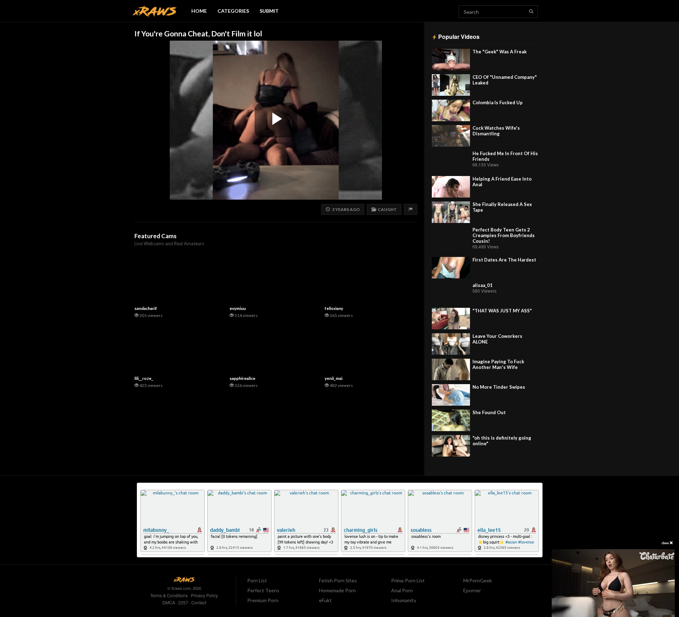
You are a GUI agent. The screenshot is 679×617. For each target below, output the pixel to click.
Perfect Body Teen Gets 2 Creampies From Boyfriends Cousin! (503, 235)
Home (199, 11)
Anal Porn (402, 590)
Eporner (472, 590)
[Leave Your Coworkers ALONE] (451, 344)
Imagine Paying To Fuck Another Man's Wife (498, 364)
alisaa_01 (482, 285)
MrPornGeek (477, 580)
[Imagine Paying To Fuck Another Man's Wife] (451, 369)
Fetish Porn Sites (338, 580)
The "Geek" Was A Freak (499, 51)
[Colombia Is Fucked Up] (451, 110)
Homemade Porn (337, 590)
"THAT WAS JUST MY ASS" (502, 310)
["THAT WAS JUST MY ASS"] (451, 318)
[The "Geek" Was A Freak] (451, 59)
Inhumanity (403, 600)
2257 (183, 602)
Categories (233, 11)
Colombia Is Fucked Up (497, 102)
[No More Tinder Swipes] (451, 395)
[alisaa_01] (451, 293)
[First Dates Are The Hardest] (451, 267)
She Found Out (489, 412)
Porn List (257, 580)
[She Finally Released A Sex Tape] (451, 212)
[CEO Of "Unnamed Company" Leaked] (451, 85)
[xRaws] (155, 11)
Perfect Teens (263, 590)
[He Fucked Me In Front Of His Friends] (451, 161)
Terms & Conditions (169, 595)
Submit (269, 11)
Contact (198, 602)
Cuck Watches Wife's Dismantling (496, 130)
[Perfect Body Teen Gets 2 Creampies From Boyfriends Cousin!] (451, 237)
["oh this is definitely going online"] (451, 446)
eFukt (325, 600)
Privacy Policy (204, 595)
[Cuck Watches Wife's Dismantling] (451, 136)
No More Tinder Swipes (498, 387)
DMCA (168, 602)
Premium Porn (262, 600)
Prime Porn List (408, 580)
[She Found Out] (451, 420)
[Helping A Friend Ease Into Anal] (451, 187)
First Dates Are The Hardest (504, 260)
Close (666, 543)
